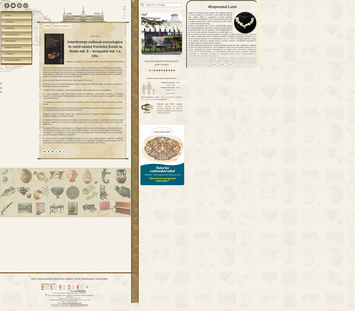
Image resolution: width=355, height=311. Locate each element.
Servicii (77, 279)
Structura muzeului (45, 279)
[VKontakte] (44, 151)
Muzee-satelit (59, 279)
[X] (56, 151)
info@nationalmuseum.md (79, 304)
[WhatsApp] (64, 151)
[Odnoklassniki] (48, 151)
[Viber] (60, 151)
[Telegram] (52, 151)
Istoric (33, 279)
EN (124, 7)
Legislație (69, 279)
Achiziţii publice (101, 279)
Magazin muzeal (88, 279)
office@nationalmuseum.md (72, 303)
